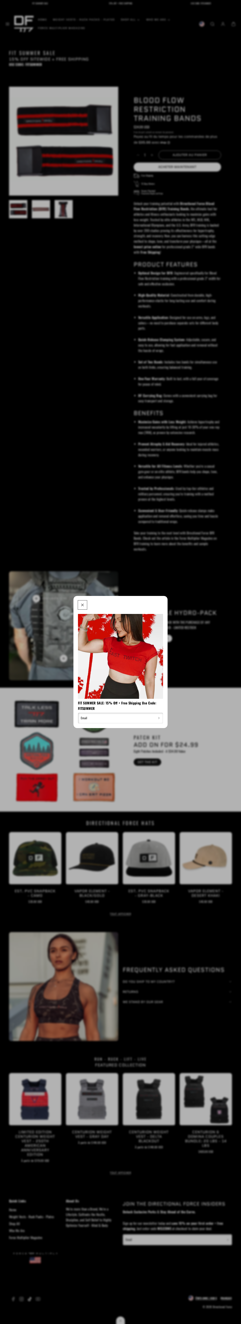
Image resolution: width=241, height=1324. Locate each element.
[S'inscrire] (159, 718)
